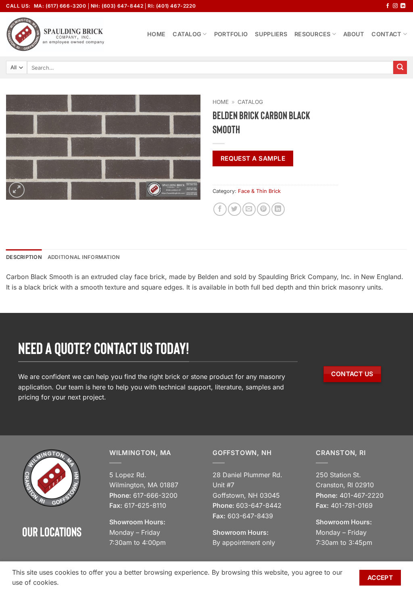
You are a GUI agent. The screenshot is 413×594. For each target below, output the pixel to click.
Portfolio (231, 34)
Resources (312, 34)
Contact (386, 34)
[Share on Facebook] (220, 209)
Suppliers (271, 34)
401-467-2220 (362, 495)
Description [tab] (24, 257)
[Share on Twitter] (234, 209)
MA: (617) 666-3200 (60, 6)
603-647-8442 (259, 505)
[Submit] (400, 68)
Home (156, 34)
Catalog (187, 34)
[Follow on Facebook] (387, 6)
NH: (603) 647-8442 (117, 6)
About (353, 34)
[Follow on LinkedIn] (402, 6)
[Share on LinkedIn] (278, 209)
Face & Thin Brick (259, 191)
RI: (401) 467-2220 (172, 6)
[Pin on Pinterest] (263, 209)
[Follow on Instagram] (395, 6)
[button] (17, 190)
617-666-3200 (155, 495)
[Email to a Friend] (249, 209)
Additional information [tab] (84, 257)
